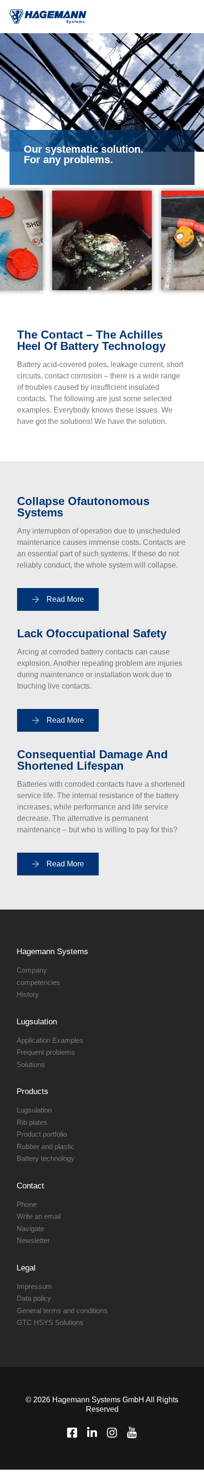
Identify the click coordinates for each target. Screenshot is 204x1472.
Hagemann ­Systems (52, 951)
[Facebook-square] (72, 1432)
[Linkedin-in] (92, 1432)
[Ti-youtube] (132, 1432)
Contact (30, 1185)
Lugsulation (37, 1021)
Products (32, 1091)
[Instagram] (112, 1432)
